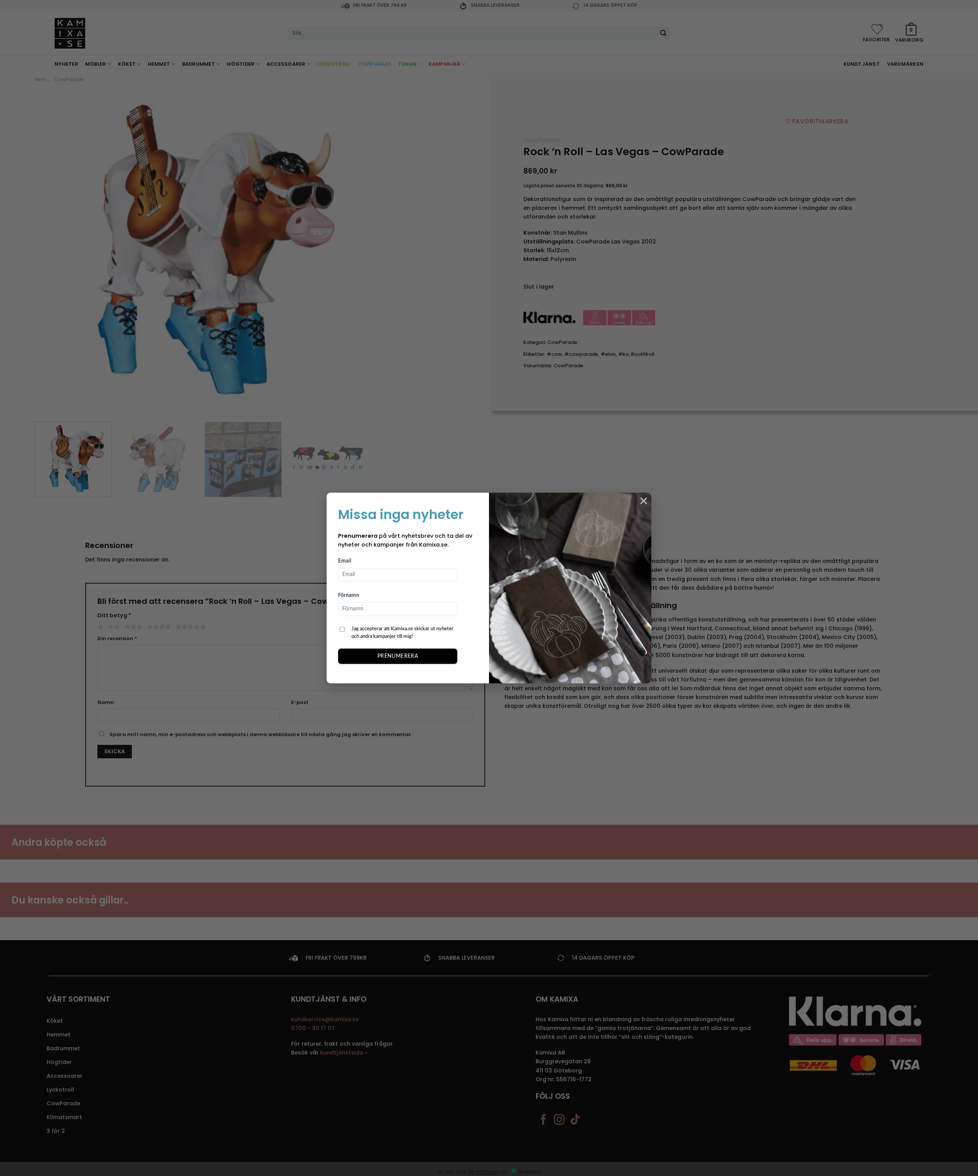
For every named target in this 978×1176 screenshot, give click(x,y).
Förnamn (348, 595)
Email (344, 561)
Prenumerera (397, 656)
